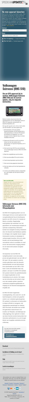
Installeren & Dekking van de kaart (12, 352)
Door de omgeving (14, 38)
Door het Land (13, 41)
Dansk (20, 384)
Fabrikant (4, 28)
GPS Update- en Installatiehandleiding (11, 335)
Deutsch (22, 383)
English (11, 383)
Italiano (16, 384)
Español (6, 383)
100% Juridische (10, 25)
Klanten (14, 393)
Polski (24, 384)
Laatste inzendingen (8, 366)
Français (5, 384)
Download (5, 346)
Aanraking (21, 392)
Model (3, 33)
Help (4, 359)
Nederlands (10, 384)
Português (16, 383)
